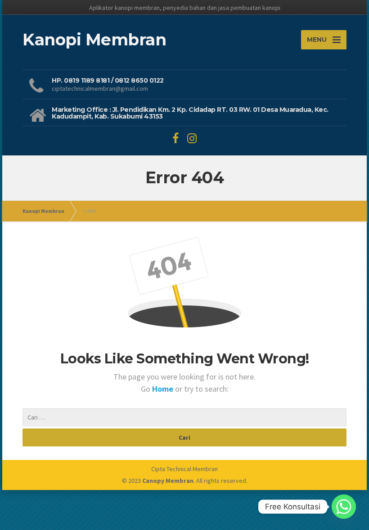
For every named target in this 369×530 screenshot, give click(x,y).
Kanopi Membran (43, 211)
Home (163, 389)
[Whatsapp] (344, 507)
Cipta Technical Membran (184, 469)
